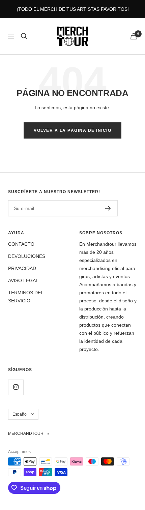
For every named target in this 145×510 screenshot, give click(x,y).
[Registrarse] (108, 208)
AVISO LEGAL (23, 280)
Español (20, 414)
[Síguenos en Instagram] (15, 387)
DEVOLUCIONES (26, 256)
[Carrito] (133, 36)
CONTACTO (21, 244)
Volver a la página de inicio (72, 130)
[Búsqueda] (24, 36)
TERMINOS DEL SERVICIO (25, 296)
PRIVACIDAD (22, 268)
